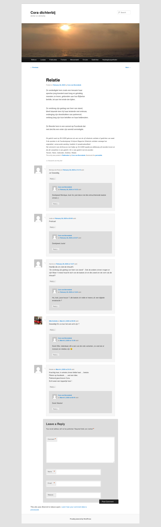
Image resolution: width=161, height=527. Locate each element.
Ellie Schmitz (53, 321)
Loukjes (43, 60)
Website (50, 495)
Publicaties (53, 60)
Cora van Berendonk (74, 85)
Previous (34, 67)
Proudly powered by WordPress (80, 519)
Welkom (34, 60)
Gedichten (95, 60)
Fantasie (64, 60)
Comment (52, 439)
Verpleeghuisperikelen (109, 60)
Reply (52, 179)
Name (51, 471)
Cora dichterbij (43, 12)
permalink (98, 155)
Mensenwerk (74, 60)
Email (51, 483)
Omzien (85, 60)
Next (128, 67)
